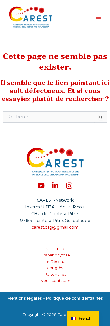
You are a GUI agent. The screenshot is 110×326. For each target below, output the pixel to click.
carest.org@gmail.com (55, 227)
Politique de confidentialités (74, 298)
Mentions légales (25, 298)
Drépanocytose (55, 255)
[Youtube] (41, 185)
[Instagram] (69, 185)
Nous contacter (55, 280)
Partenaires (55, 274)
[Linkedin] (55, 185)
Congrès (55, 267)
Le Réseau (55, 261)
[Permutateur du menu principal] (98, 17)
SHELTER (55, 249)
